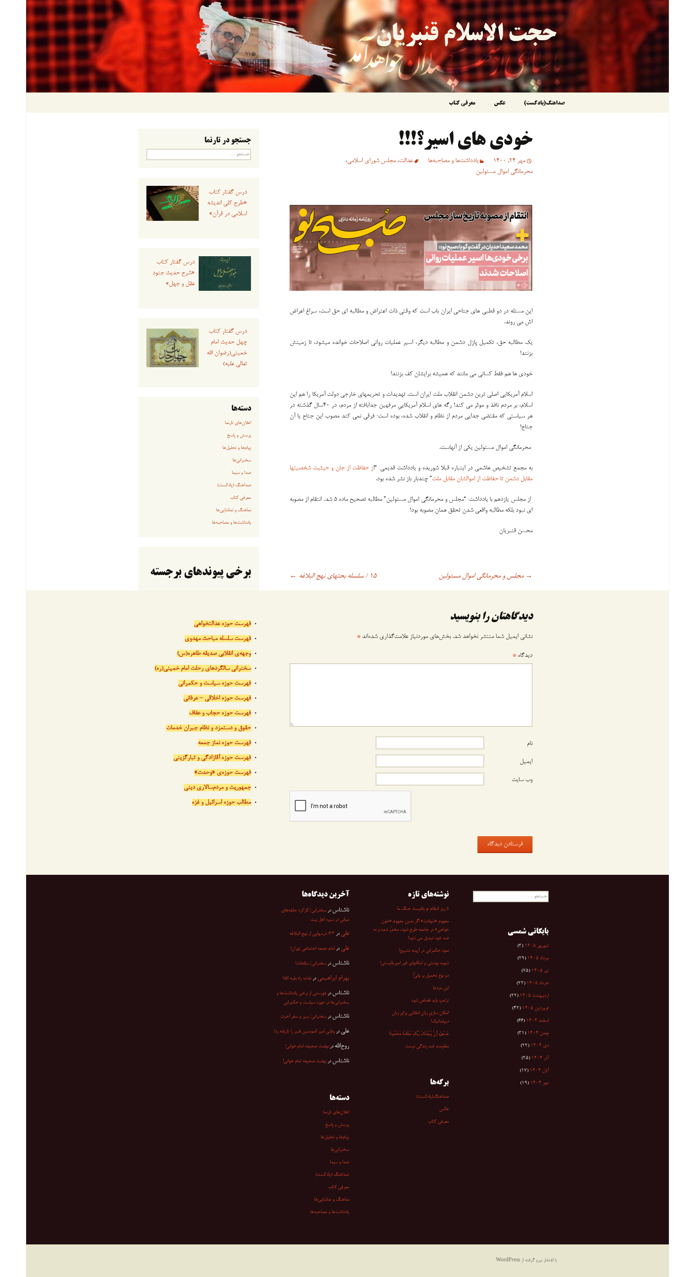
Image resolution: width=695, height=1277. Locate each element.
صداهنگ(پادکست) (544, 104)
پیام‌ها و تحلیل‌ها (236, 448)
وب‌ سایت (522, 779)
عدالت (406, 161)
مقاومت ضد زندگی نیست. (427, 1046)
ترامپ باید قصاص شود (430, 1001)
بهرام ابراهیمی (333, 978)
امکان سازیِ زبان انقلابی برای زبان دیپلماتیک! (420, 1017)
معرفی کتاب (462, 104)
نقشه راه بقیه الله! (297, 978)
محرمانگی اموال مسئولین (504, 171)
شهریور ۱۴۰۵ (536, 946)
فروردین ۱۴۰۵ (535, 1008)
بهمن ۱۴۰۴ (538, 1033)
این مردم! (441, 988)
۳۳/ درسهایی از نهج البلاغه (312, 934)
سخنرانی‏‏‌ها (241, 460)
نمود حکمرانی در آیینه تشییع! (424, 951)
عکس (499, 104)
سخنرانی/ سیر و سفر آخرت (303, 1017)
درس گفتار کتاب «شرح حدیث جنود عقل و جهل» (173, 273)
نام (530, 743)
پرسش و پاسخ (239, 435)
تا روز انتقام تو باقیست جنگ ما (423, 909)
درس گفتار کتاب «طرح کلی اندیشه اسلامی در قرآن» (227, 203)
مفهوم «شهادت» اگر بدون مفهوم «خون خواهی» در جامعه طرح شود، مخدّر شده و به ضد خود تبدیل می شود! (411, 930)
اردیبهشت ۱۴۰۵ (534, 996)
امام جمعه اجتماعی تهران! (312, 949)
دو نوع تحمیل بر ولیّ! (431, 976)
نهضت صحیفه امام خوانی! (307, 1046)
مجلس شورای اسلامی (371, 161)
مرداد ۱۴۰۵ (538, 958)
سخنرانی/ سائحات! (310, 963)
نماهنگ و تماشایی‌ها (233, 510)
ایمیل (526, 761)
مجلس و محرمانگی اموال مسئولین (486, 576)
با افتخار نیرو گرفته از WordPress (526, 1260)
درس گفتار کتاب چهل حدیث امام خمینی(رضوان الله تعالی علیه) (227, 348)
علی (345, 933)
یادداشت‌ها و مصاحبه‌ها (453, 161)
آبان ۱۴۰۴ (539, 1070)
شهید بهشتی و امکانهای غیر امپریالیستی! (414, 963)
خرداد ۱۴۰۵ (537, 983)
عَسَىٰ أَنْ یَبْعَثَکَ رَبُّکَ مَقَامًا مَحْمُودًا (419, 1034)
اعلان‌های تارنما (238, 423)
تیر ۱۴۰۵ (540, 971)
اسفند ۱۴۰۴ (537, 1021)
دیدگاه (522, 655)
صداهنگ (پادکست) (234, 485)
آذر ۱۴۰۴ (540, 1058)
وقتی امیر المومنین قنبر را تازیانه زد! (304, 1031)
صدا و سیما (241, 473)
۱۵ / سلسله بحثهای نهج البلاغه (333, 576)
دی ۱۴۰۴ (540, 1046)
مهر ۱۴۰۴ (539, 1083)
